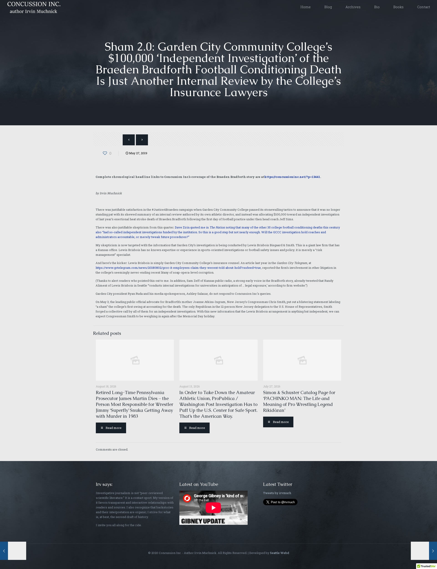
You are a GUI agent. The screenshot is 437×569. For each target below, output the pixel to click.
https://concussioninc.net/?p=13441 (292, 177)
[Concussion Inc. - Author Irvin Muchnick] (33, 7)
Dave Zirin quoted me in (192, 227)
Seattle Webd (279, 553)
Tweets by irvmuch (277, 493)
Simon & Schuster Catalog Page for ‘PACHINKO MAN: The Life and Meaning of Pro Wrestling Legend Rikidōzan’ (299, 401)
